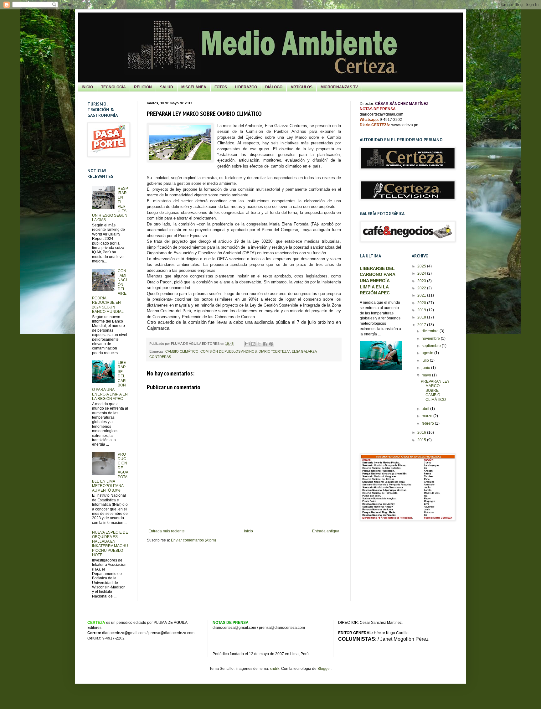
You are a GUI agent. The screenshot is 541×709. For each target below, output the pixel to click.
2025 (422, 266)
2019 (422, 310)
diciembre (431, 331)
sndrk (274, 668)
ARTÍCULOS (301, 87)
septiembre (432, 346)
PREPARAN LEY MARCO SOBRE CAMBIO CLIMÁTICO (435, 390)
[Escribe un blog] (253, 344)
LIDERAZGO (246, 87)
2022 (422, 288)
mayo (427, 375)
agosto (428, 353)
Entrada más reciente (166, 531)
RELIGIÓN (143, 87)
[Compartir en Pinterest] (271, 344)
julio (426, 360)
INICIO (87, 87)
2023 (422, 281)
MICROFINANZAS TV (339, 87)
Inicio (248, 531)
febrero (428, 423)
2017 (422, 325)
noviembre (431, 338)
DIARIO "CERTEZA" (274, 351)
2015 (422, 440)
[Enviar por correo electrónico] (247, 344)
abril (426, 408)
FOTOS (220, 87)
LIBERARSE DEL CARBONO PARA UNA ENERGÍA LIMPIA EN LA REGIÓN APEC (377, 281)
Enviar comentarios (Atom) (193, 540)
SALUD (166, 87)
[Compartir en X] (259, 344)
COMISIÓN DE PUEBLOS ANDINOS (228, 351)
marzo (427, 416)
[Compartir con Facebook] (265, 344)
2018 (422, 317)
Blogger (324, 668)
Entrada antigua (325, 531)
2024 (422, 273)
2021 (422, 295)
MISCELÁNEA (193, 87)
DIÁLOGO (273, 87)
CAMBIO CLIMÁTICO (181, 351)
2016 (422, 432)
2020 (422, 303)
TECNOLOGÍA (113, 87)
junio (426, 367)
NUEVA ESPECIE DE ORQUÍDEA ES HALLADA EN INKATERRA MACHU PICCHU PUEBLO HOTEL (110, 543)
